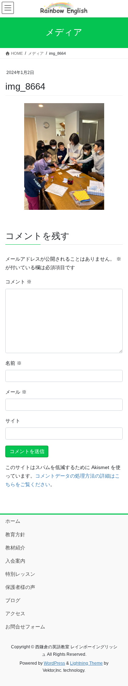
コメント (18, 281)
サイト (12, 421)
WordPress (54, 663)
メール (16, 392)
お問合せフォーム (25, 626)
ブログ (12, 600)
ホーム (12, 521)
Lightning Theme (86, 663)
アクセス (15, 613)
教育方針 (15, 534)
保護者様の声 (20, 587)
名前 (13, 363)
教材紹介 (15, 548)
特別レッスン (20, 574)
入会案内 (15, 561)
